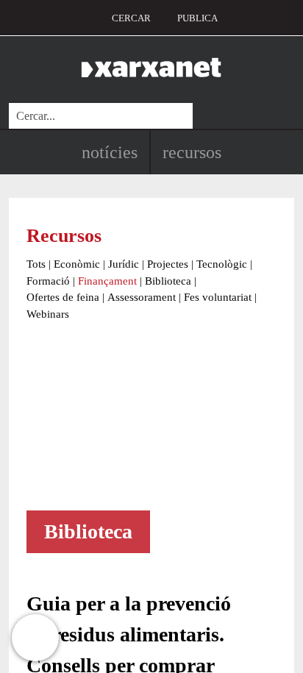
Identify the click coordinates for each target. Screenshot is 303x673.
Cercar (131, 18)
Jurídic (123, 264)
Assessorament (141, 297)
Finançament (107, 281)
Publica (197, 18)
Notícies (110, 152)
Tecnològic (221, 264)
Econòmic (77, 264)
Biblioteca (168, 281)
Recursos (192, 152)
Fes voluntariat (218, 297)
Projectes (167, 264)
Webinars (47, 314)
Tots (36, 264)
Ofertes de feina (62, 297)
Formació (48, 281)
